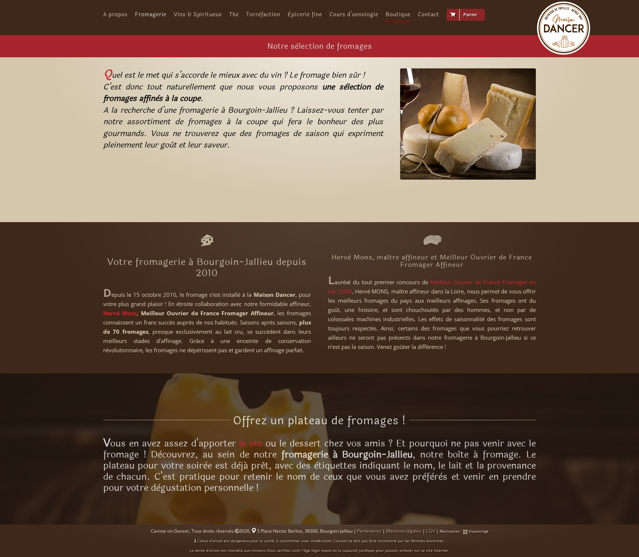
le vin (250, 444)
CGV (430, 531)
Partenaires (369, 531)
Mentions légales (403, 531)
